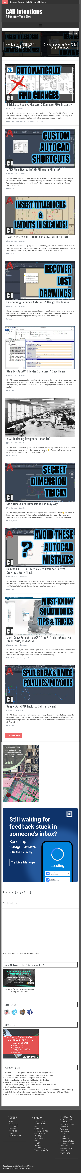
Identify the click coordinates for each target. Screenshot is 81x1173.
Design (41, 121)
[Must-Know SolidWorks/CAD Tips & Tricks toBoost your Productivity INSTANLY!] (40, 616)
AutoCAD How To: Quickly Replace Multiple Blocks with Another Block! (31, 1085)
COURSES (12, 1129)
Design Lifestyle (40, 1138)
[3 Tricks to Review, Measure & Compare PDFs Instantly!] (40, 83)
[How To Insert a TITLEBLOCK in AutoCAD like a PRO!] (40, 216)
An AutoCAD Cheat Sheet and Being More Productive (24, 1094)
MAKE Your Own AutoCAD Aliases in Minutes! (33, 169)
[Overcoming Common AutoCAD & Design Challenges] (40, 281)
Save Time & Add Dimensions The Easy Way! (32, 503)
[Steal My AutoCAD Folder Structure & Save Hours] (40, 348)
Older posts (13, 735)
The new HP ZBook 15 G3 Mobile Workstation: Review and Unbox (29, 1075)
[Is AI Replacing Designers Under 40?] (40, 417)
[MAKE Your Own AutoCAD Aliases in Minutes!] (40, 148)
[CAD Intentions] (28, 13)
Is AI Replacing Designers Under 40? (28, 438)
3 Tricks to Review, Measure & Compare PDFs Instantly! (39, 104)
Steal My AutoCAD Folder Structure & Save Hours (27, 2)
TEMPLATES (13, 1126)
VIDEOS (11, 1133)
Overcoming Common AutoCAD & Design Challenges (21, 45)
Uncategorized (12, 455)
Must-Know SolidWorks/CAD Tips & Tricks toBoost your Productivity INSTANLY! (39, 639)
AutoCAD (11, 121)
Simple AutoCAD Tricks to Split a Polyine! (31, 706)
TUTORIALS (13, 1131)
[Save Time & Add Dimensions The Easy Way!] (40, 482)
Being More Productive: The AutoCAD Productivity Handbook (27, 1080)
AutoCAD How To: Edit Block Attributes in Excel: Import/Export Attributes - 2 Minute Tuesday (39, 1090)
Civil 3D (37, 1129)
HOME (11, 1121)
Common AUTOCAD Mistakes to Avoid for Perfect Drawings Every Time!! (35, 571)
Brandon (20, 108)
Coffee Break (28, 121)
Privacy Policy (24, 1169)
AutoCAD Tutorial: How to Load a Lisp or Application (24, 1082)
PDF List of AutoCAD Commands (17, 1087)
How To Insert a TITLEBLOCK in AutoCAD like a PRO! (37, 237)
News (36, 1145)
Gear (36, 1143)
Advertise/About (15, 1136)
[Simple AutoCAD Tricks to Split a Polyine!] (40, 685)
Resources (38, 1148)
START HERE (13, 1124)
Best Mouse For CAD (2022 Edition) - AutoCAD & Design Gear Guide (30, 1073)
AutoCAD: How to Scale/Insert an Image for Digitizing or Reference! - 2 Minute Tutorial (37, 1092)
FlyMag (6, 1169)
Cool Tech (35, 121)
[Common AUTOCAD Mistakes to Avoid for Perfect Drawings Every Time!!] (40, 548)
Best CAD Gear (18, 121)
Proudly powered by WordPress (15, 1166)
